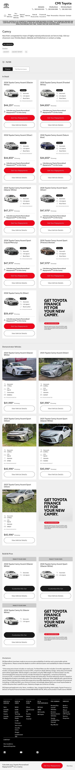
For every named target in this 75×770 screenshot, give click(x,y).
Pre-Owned (55, 701)
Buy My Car (54, 724)
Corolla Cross (17, 729)
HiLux (28, 707)
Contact (68, 15)
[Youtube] (21, 752)
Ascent (6, 52)
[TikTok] (54, 752)
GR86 (39, 710)
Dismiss (70, 766)
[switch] (15, 69)
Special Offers (22, 15)
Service (27, 15)
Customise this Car (19, 588)
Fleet (48, 15)
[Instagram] (37, 752)
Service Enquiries (66, 717)
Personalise (54, 15)
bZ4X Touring (17, 713)
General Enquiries (9, 746)
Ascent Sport (17, 52)
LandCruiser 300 (19, 735)
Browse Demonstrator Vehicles (55, 714)
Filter (8, 62)
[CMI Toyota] (6, 5)
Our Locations (8, 744)
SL (26, 52)
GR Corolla (41, 712)
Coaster (28, 719)
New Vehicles (9, 15)
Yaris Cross (18, 725)
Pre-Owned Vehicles (16, 15)
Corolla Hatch (6, 710)
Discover (62, 15)
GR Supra (41, 714)
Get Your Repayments (19, 118)
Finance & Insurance (42, 15)
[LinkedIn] (70, 752)
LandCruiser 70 (30, 710)
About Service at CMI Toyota (66, 712)
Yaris (5, 707)
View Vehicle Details (19, 125)
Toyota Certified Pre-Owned (55, 720)
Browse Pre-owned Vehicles (55, 707)
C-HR (16, 721)
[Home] (5, 15)
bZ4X (16, 710)
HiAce (28, 716)
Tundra (28, 714)
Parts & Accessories (35, 15)
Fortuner (18, 723)
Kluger (17, 732)
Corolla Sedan (6, 717)
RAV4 (16, 707)
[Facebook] (5, 752)
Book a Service (65, 706)
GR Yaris (40, 707)
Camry (6, 714)
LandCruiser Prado (19, 717)
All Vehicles (8, 44)
